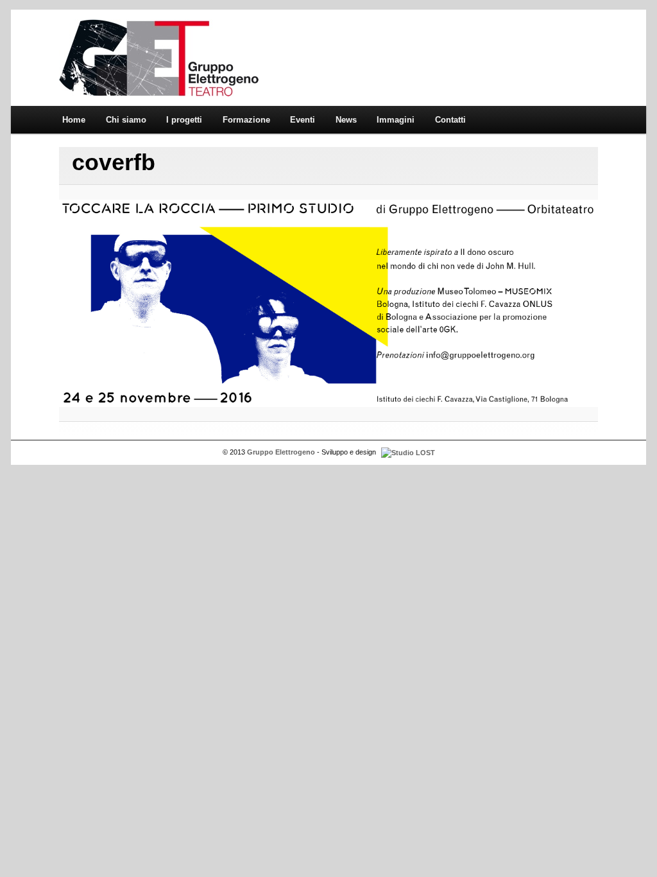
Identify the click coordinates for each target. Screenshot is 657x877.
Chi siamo (126, 120)
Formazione (246, 120)
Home (73, 120)
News (346, 120)
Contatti (450, 120)
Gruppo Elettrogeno (159, 57)
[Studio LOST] (406, 452)
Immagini (395, 120)
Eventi (302, 120)
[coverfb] (328, 303)
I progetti (184, 120)
